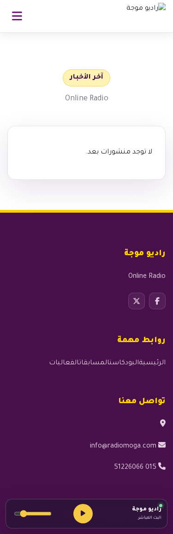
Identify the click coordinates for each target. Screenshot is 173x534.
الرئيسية (152, 363)
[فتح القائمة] (17, 16)
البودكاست (124, 363)
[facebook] (157, 301)
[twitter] (136, 301)
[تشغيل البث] (83, 513)
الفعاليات (64, 363)
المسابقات (94, 363)
